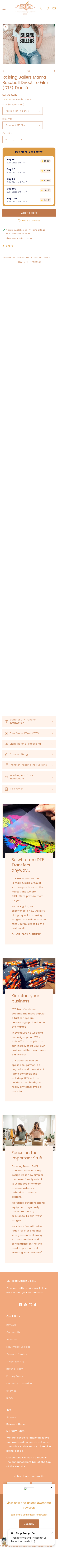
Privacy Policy (14, 1376)
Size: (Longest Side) (13, 104)
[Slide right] (54, 71)
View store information (19, 238)
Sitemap (11, 1391)
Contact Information (19, 1383)
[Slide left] (3, 71)
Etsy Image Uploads (18, 1346)
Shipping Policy (15, 1361)
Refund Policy (14, 1368)
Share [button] (9, 245)
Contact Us (13, 1332)
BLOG (9, 1398)
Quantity (7, 133)
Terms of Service (16, 1354)
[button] (4, 8)
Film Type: (7, 118)
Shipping (6, 99)
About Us (11, 1339)
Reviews (11, 1325)
